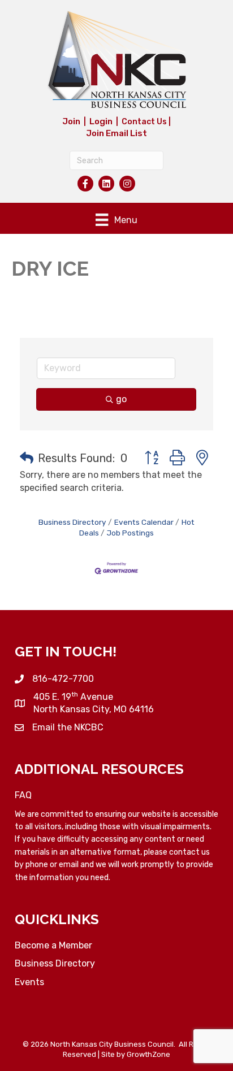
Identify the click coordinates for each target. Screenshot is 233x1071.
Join (71, 121)
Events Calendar (144, 521)
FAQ (23, 795)
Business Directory (72, 521)
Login (101, 121)
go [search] (121, 399)
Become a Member (53, 945)
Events (29, 982)
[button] (26, 458)
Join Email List (116, 133)
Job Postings (130, 532)
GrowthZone (148, 1054)
